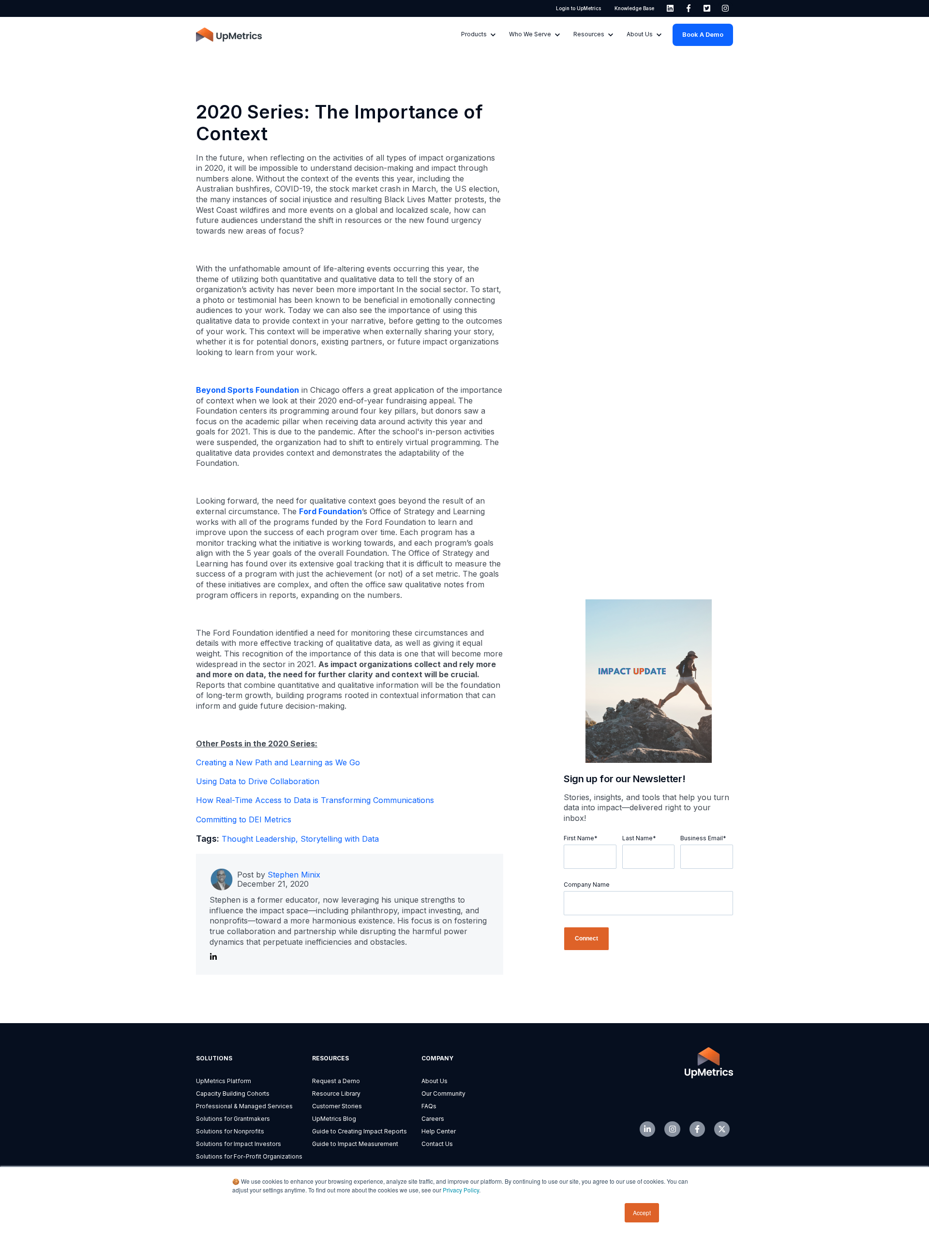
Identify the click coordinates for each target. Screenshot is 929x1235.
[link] (670, 8)
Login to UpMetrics (578, 8)
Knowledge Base (634, 8)
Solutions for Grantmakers (233, 1118)
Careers (432, 1118)
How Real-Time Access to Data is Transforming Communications (315, 800)
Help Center (438, 1131)
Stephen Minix (294, 874)
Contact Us (437, 1143)
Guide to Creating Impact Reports (359, 1131)
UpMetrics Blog (334, 1118)
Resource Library (336, 1093)
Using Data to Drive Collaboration (257, 781)
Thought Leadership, (261, 839)
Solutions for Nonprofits (230, 1131)
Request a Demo (336, 1081)
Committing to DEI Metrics (243, 819)
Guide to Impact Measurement (355, 1143)
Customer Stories (337, 1106)
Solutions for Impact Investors (238, 1143)
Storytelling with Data (339, 839)
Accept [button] (642, 1212)
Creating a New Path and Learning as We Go (278, 762)
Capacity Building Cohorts (233, 1093)
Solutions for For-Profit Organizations (249, 1156)
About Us (434, 1081)
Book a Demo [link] (702, 34)
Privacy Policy (461, 1190)
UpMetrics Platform (223, 1081)
